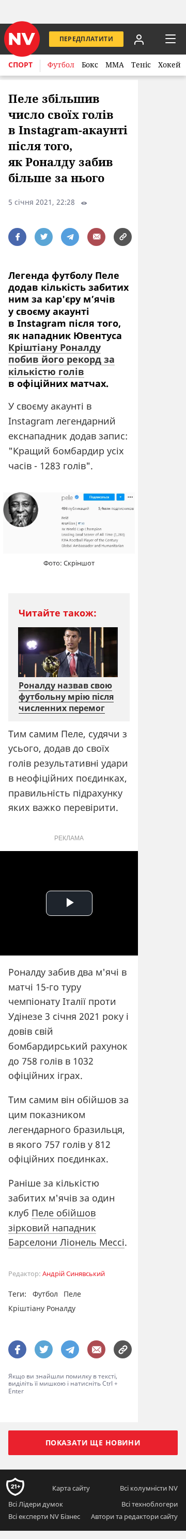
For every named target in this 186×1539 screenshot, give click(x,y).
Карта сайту (71, 1488)
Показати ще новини (93, 1442)
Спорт (20, 64)
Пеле (72, 1294)
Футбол (61, 64)
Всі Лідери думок (35, 1504)
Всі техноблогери (149, 1504)
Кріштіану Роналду (41, 1308)
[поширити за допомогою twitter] (44, 237)
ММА (114, 64)
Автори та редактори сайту (134, 1516)
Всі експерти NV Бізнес (44, 1516)
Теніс (141, 64)
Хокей (169, 64)
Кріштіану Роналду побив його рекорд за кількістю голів (61, 359)
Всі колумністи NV (149, 1488)
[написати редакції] (96, 237)
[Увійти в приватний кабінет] (139, 39)
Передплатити (86, 38)
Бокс (90, 64)
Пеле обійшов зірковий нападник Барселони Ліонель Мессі (66, 1228)
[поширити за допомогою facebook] (17, 237)
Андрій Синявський (73, 1273)
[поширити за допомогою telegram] (70, 237)
